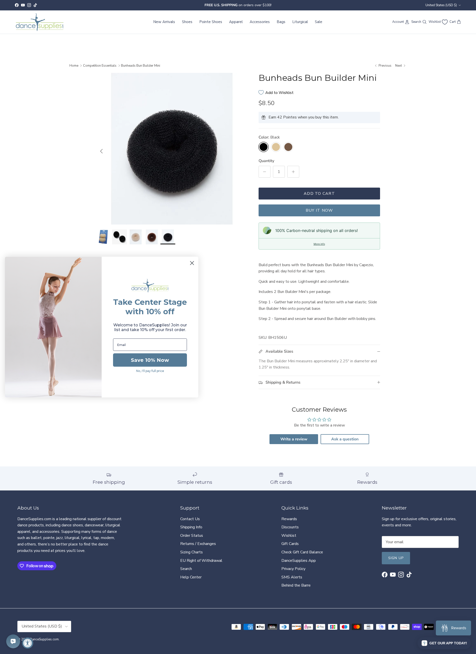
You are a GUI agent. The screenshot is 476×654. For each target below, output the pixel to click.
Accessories (260, 21)
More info (319, 243)
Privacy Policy (293, 568)
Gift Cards (290, 543)
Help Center (191, 577)
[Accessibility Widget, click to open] (27, 643)
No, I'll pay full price (150, 371)
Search (186, 568)
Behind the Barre (296, 585)
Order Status (191, 535)
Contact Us (190, 519)
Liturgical (300, 21)
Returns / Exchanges (198, 543)
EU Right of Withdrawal (201, 560)
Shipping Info (191, 527)
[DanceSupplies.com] (39, 22)
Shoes (187, 21)
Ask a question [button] (344, 439)
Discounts (290, 527)
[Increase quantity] (293, 172)
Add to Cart (319, 193)
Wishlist (288, 535)
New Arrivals (164, 21)
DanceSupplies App (298, 560)
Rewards (289, 519)
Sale (318, 21)
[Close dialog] (192, 262)
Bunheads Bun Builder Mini (140, 65)
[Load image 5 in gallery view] (172, 149)
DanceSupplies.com (44, 639)
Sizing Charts (191, 552)
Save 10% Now (150, 360)
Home (73, 65)
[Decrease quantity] (264, 172)
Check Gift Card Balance (302, 552)
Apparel (236, 21)
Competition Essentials (100, 65)
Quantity (266, 161)
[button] (444, 643)
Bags (281, 21)
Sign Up (396, 558)
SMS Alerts (291, 577)
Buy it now (319, 210)
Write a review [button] (293, 439)
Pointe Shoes (210, 21)
